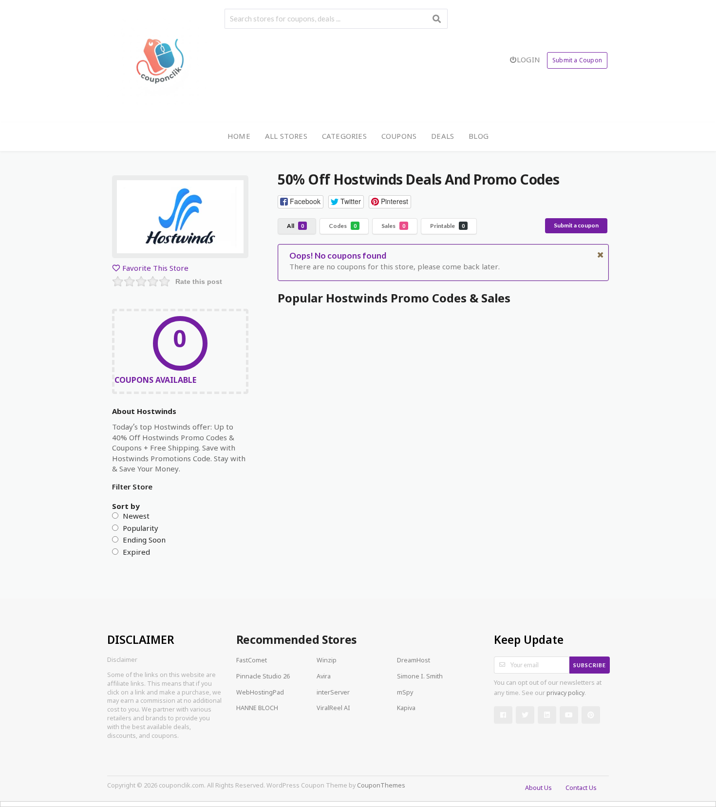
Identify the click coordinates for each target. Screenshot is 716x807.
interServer (333, 693)
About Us (538, 788)
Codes (343, 225)
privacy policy (565, 693)
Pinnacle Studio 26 (263, 677)
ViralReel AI (333, 709)
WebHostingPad (260, 693)
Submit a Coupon (577, 60)
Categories (344, 136)
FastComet (251, 661)
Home (238, 136)
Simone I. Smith (420, 677)
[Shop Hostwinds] (180, 219)
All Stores (286, 136)
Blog (479, 136)
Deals (442, 136)
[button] (300, 201)
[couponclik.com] (159, 61)
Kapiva (406, 709)
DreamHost (413, 661)
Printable (447, 225)
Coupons (398, 136)
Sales (393, 225)
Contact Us (581, 788)
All (295, 225)
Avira (324, 677)
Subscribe (589, 665)
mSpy (405, 693)
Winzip (327, 661)
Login (528, 59)
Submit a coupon (576, 225)
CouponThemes (381, 786)
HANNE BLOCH (257, 709)
